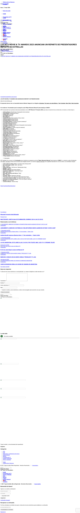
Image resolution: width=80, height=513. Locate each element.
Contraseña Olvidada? (5, 500)
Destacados (3, 225)
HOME (4, 13)
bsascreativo (35, 465)
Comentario (3, 280)
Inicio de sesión (6, 10)
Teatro (4, 32)
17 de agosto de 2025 (5, 230)
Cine (4, 29)
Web (1, 287)
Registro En (3, 512)
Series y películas (7, 459)
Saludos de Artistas (7, 458)
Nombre (2, 283)
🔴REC (4, 39)
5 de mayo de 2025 (4, 259)
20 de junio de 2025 (4, 245)
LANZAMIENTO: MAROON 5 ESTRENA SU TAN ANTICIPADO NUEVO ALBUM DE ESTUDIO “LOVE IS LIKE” (28, 228)
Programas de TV (7, 17)
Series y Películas (7, 28)
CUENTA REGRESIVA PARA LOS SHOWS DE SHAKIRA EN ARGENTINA (18, 264)
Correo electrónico (4, 285)
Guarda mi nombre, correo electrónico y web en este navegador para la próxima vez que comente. (23, 290)
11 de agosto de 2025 (5, 237)
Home (1, 41)
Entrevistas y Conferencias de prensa (11, 453)
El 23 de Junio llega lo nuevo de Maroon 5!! (12, 249)
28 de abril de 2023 (4, 50)
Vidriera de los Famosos (8, 2)
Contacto (5, 43)
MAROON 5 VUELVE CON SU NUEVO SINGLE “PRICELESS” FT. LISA (18, 257)
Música (4, 30)
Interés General (6, 36)
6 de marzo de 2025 (4, 266)
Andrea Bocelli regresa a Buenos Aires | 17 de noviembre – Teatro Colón (20, 235)
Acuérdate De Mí (5, 495)
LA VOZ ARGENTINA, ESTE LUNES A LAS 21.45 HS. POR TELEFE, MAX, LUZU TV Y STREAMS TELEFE (27, 242)
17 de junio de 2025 (4, 252)
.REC (4, 451)
